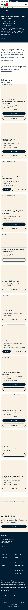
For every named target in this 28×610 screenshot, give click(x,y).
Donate (3, 570)
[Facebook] (4, 550)
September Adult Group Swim (11, 410)
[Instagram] (2, 550)
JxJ (11, 1)
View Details (14, 118)
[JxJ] (9, 597)
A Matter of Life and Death (10, 281)
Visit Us (3, 565)
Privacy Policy (10, 606)
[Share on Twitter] (8, 38)
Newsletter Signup (19, 565)
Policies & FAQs (18, 573)
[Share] (6, 38)
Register (14, 113)
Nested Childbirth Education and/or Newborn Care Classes (13, 477)
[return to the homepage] (4, 535)
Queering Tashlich (8, 341)
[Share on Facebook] (9, 38)
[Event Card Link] (14, 91)
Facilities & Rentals (19, 568)
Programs (17, 557)
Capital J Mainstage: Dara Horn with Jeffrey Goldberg (13, 250)
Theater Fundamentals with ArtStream (11, 373)
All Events (6, 10)
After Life (5, 446)
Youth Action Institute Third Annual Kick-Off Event (13, 177)
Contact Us (5, 546)
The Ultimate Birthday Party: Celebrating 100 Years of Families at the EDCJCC (13, 101)
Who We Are (4, 557)
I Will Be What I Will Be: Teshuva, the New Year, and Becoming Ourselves (12, 211)
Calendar (17, 560)
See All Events (6, 82)
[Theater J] (18, 597)
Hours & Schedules (19, 562)
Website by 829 (17, 606)
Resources (4, 568)
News (3, 562)
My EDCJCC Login (19, 570)
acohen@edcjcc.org (6, 71)
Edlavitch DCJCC (4, 1)
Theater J (16, 1)
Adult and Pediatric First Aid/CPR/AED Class (10, 140)
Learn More (5, 590)
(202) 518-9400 (5, 542)
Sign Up (14, 526)
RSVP (6, 189)
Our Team (4, 560)
